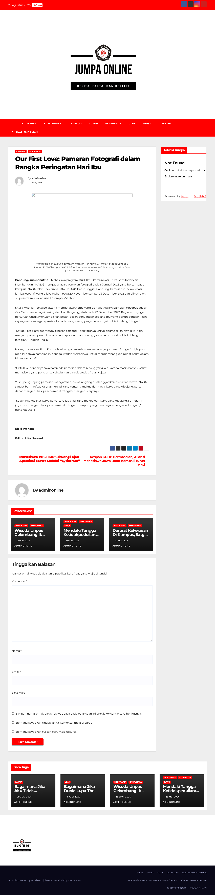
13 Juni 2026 (124, 796)
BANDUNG (21, 151)
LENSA (147, 123)
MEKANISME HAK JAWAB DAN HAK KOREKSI (152, 880)
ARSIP (150, 872)
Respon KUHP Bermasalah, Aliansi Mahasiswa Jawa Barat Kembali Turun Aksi (114, 461)
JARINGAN (173, 872)
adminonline (39, 178)
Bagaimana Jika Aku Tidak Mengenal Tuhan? (31, 790)
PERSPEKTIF (113, 123)
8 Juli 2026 (74, 796)
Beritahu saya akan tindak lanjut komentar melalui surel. (54, 722)
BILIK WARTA (53, 123)
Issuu (184, 196)
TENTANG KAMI (198, 888)
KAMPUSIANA (37, 526)
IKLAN (160, 872)
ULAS (132, 123)
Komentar (19, 581)
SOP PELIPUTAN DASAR (193, 880)
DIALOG (76, 123)
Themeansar (74, 880)
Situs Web (19, 692)
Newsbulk (58, 880)
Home (140, 872)
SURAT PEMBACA (176, 888)
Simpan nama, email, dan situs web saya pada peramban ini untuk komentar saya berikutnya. (78, 713)
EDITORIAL (29, 123)
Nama (17, 650)
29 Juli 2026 (24, 796)
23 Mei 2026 (173, 796)
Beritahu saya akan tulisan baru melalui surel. (46, 731)
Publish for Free (204, 196)
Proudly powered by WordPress (25, 880)
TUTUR (93, 123)
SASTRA (166, 123)
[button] (206, 127)
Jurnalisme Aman (25, 132)
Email (16, 671)
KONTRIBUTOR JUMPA (194, 872)
